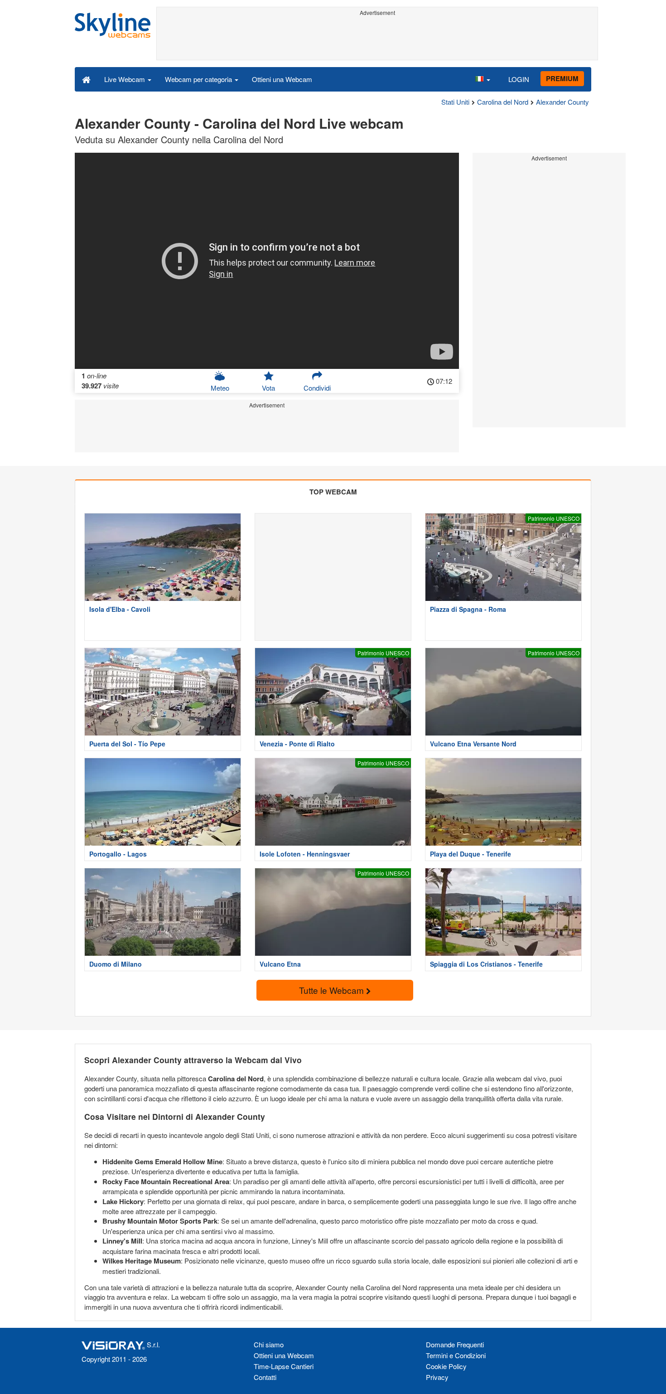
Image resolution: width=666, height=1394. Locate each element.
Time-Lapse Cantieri (284, 1366)
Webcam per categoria (199, 79)
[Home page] (86, 79)
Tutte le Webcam (332, 990)
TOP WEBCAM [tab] (333, 492)
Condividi (317, 387)
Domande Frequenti (455, 1344)
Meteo (220, 387)
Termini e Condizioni (456, 1355)
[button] (482, 79)
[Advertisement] (377, 39)
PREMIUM (562, 78)
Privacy (437, 1377)
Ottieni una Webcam (282, 79)
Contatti (265, 1377)
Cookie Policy (446, 1366)
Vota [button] (268, 387)
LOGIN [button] (518, 79)
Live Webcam (125, 79)
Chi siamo (269, 1344)
